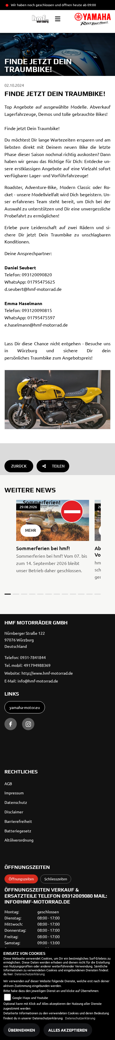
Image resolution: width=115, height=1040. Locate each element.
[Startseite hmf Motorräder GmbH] (93, 19)
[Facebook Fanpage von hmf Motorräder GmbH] (10, 724)
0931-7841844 (33, 657)
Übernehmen (21, 1029)
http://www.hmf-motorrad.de (47, 672)
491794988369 (37, 665)
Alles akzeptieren (67, 1029)
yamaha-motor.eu (24, 707)
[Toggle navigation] (58, 19)
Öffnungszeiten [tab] (21, 878)
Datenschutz (15, 802)
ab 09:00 (89, 5)
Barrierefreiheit (18, 821)
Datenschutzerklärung (30, 974)
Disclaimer (13, 811)
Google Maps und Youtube (30, 997)
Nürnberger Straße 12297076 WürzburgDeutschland (24, 640)
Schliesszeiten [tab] (55, 878)
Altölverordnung (18, 839)
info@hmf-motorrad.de (38, 680)
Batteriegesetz (17, 830)
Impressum (14, 792)
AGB (8, 783)
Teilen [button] (58, 466)
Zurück (19, 466)
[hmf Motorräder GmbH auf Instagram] (28, 724)
